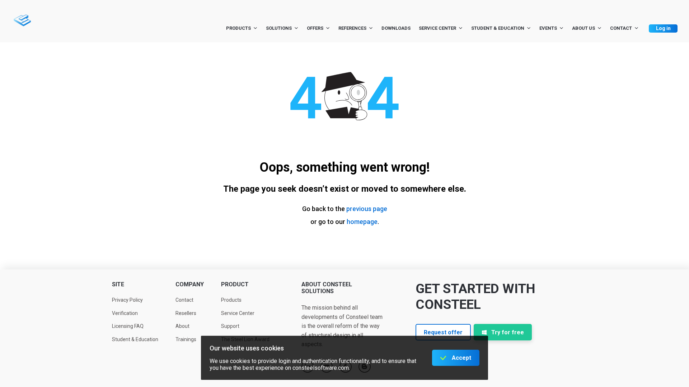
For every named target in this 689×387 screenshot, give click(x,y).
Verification (125, 313)
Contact (621, 28)
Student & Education (497, 28)
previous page (366, 208)
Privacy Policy (127, 300)
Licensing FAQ (128, 326)
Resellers (185, 313)
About (182, 326)
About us (583, 28)
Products (238, 28)
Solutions (279, 28)
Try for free (507, 332)
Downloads (396, 28)
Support (230, 326)
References (352, 28)
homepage (362, 221)
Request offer (443, 332)
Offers (315, 28)
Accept (461, 357)
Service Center (437, 28)
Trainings (185, 339)
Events (548, 28)
